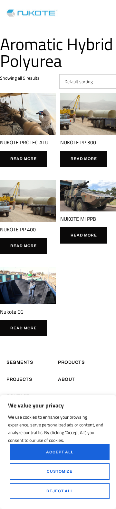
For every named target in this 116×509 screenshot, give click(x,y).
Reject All (59, 491)
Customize (59, 471)
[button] (108, 12)
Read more (23, 158)
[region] (58, 452)
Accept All (59, 452)
